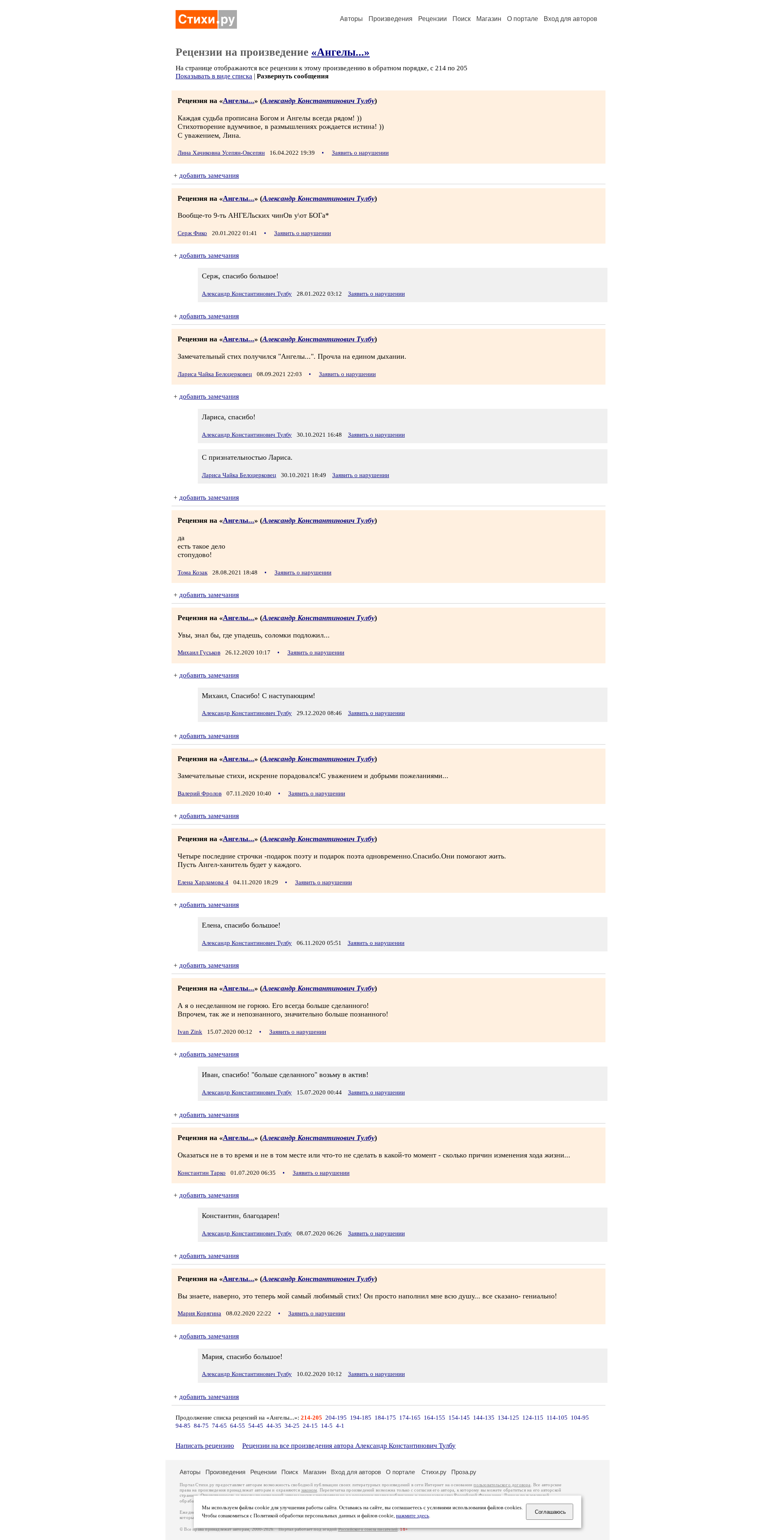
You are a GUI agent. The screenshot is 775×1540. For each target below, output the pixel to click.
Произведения (391, 18)
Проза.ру (463, 1471)
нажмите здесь (412, 1516)
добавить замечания (209, 175)
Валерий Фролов (200, 793)
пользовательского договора (501, 1485)
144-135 (483, 1417)
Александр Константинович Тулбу (318, 101)
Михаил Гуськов (199, 652)
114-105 (557, 1417)
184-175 (385, 1417)
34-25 (292, 1425)
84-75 (201, 1425)
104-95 (580, 1417)
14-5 (327, 1425)
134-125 (508, 1417)
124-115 (532, 1417)
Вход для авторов (570, 18)
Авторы (351, 18)
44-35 (273, 1425)
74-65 (219, 1425)
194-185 (360, 1417)
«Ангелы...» (340, 52)
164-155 (434, 1417)
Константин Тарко (202, 1173)
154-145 (459, 1417)
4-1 (340, 1425)
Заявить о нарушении (360, 152)
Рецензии (432, 18)
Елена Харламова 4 (203, 882)
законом (309, 1490)
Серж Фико (192, 233)
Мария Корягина (199, 1313)
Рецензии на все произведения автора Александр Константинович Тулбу (349, 1446)
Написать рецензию (205, 1446)
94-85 (183, 1425)
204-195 (336, 1417)
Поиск (461, 18)
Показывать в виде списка (214, 76)
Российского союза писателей (368, 1529)
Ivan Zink (190, 1032)
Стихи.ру (433, 1471)
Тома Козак (192, 572)
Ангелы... (238, 101)
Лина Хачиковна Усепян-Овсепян (221, 152)
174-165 (410, 1417)
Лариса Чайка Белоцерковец (215, 374)
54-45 (255, 1425)
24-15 (310, 1425)
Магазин (488, 18)
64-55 (237, 1425)
